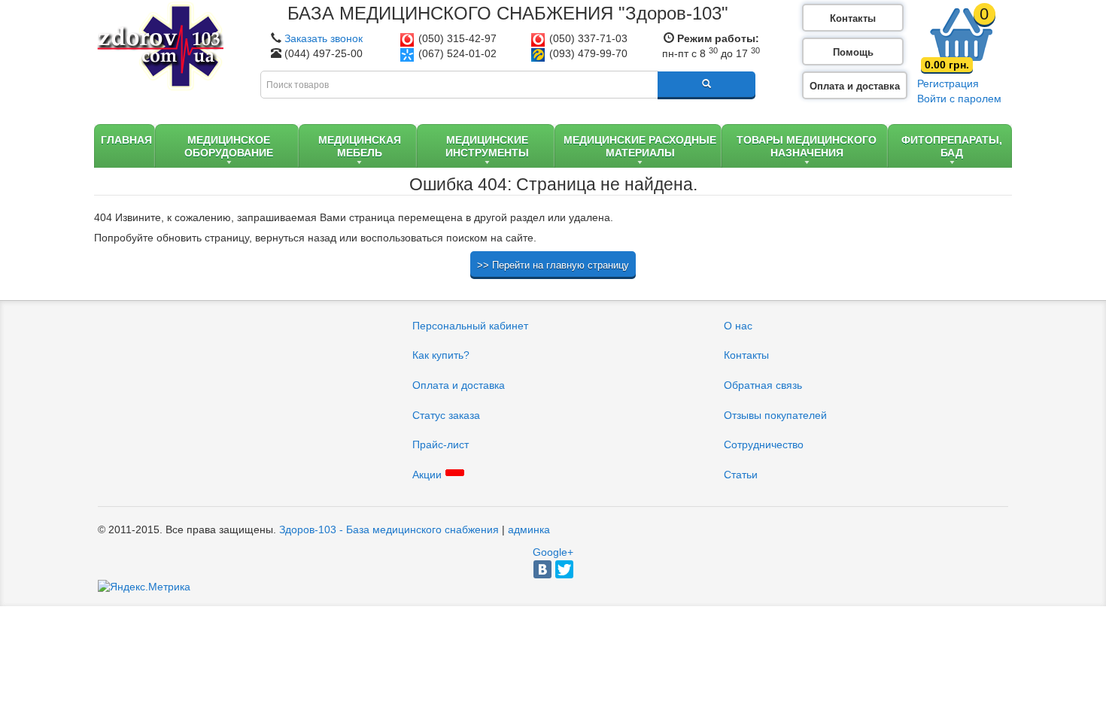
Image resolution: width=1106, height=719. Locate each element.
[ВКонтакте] (542, 569)
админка (529, 529)
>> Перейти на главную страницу (553, 265)
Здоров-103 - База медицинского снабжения (389, 529)
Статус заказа (446, 415)
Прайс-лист (440, 444)
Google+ (553, 552)
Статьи (741, 475)
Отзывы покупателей (775, 415)
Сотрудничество (764, 444)
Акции (427, 475)
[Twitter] (564, 569)
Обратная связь (763, 385)
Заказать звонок (323, 38)
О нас (738, 326)
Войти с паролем (959, 99)
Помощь (853, 52)
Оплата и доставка (855, 86)
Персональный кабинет (470, 326)
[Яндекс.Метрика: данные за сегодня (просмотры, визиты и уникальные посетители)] (144, 587)
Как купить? (440, 355)
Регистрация (948, 83)
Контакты (853, 18)
